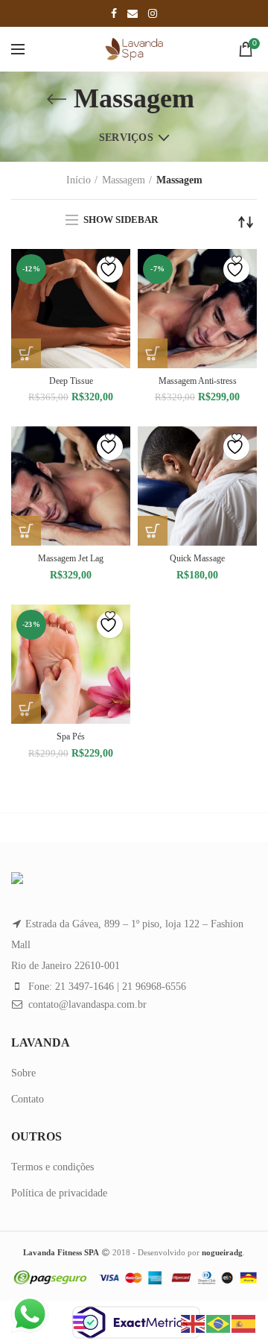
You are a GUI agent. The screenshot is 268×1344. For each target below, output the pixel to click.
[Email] (132, 13)
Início (78, 180)
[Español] (244, 1322)
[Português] (219, 1322)
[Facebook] (114, 13)
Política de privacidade (59, 1193)
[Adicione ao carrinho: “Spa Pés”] (26, 709)
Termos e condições (52, 1167)
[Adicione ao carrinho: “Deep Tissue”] (26, 353)
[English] (193, 1322)
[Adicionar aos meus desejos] (110, 269)
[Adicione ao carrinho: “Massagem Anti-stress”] (153, 353)
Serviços (126, 137)
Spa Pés (71, 736)
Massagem (123, 180)
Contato (27, 1099)
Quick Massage (197, 558)
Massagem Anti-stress (198, 381)
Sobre (23, 1073)
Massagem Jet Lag (70, 558)
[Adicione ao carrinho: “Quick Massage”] (153, 531)
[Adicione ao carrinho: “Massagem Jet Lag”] (26, 531)
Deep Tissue (71, 381)
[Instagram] (152, 13)
